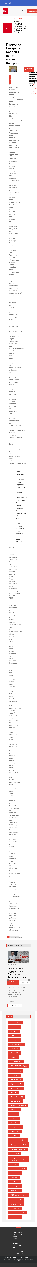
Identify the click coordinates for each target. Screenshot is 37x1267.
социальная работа (17, 1215)
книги (14, 1180)
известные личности (18, 1171)
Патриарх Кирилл (17, 1099)
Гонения (14, 1043)
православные (16, 1202)
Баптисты (15, 1030)
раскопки (15, 1211)
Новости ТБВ (16, 1082)
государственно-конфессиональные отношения (18, 1162)
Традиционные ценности (18, 1147)
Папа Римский (16, 1091)
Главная (21, 1264)
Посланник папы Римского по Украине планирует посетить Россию (33, 79)
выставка (15, 1156)
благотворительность (18, 1152)
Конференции (16, 1064)
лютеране (15, 1189)
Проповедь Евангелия (18, 1108)
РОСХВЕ (14, 1112)
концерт (14, 1184)
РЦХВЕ (14, 1125)
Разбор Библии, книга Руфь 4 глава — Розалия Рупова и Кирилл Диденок (17, 974)
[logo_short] (5, 9)
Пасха (13, 1095)
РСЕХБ (14, 1121)
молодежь (15, 1193)
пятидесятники (16, 1207)
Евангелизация (16, 1047)
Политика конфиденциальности (14, 1262)
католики (15, 1176)
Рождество (15, 1134)
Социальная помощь (18, 1142)
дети (13, 1167)
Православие (16, 1104)
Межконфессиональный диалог (19, 1069)
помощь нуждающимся (18, 1197)
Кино (13, 1060)
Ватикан (14, 1038)
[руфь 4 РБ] (18, 952)
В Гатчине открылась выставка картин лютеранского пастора (19, 27)
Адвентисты (15, 1025)
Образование (16, 1087)
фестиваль (15, 1220)
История (14, 1055)
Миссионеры (16, 1074)
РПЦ (13, 1117)
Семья (14, 1138)
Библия (14, 1034)
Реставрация (15, 1130)
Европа (14, 1051)
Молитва (15, 1078)
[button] (8, 981)
